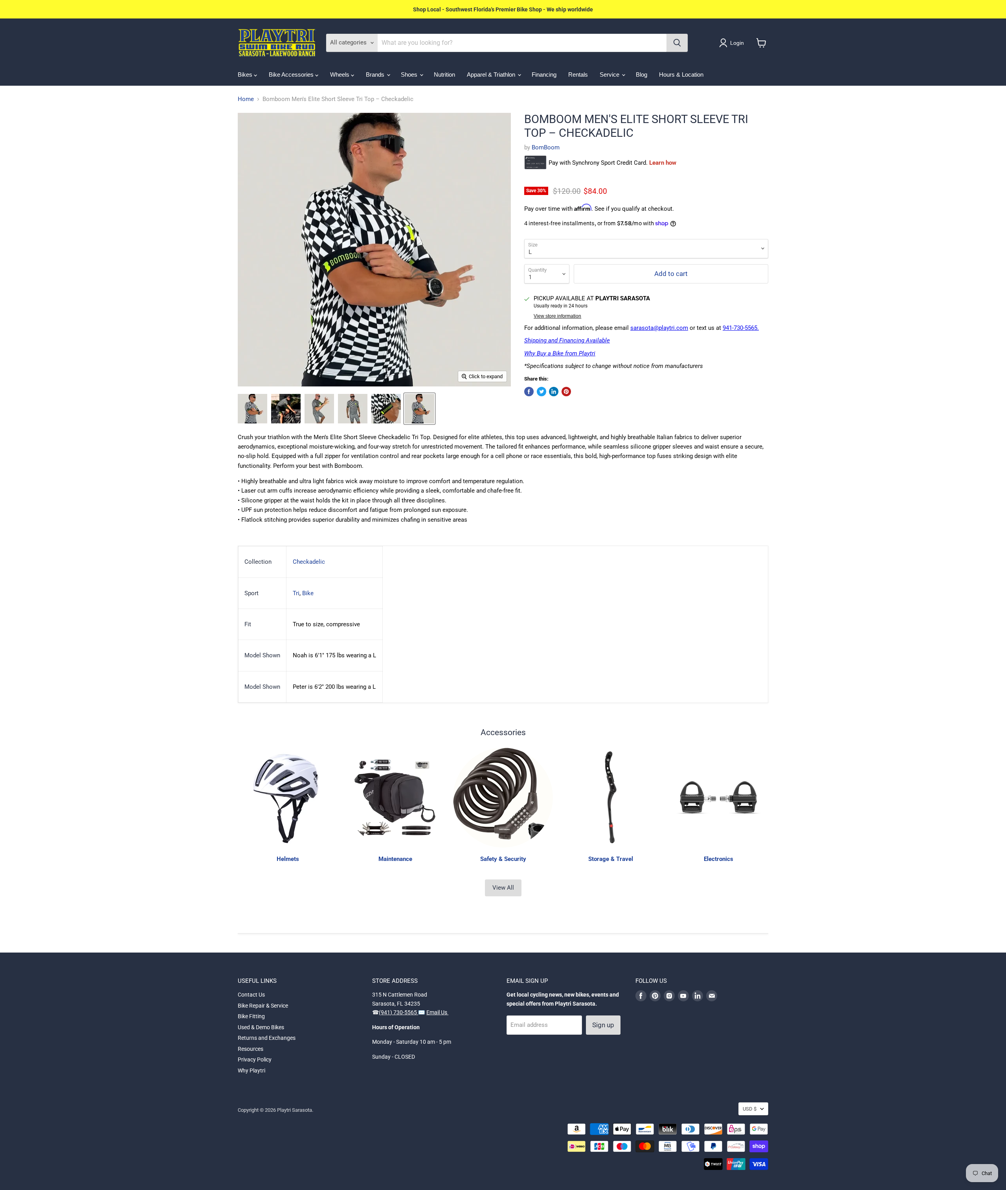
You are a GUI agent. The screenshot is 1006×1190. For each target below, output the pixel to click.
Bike (308, 593)
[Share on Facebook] (529, 391)
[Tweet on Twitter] (541, 391)
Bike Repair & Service (263, 1005)
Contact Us (251, 994)
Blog (641, 74)
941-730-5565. (741, 327)
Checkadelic (309, 561)
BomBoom (546, 147)
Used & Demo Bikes (261, 1027)
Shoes (410, 74)
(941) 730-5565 (398, 1012)
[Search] (677, 43)
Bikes (246, 74)
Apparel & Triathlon (492, 74)
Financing (544, 74)
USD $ (749, 1109)
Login (737, 43)
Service (610, 74)
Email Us (437, 1012)
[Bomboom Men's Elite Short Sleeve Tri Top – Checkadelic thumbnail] (252, 408)
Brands (376, 74)
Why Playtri (251, 1070)
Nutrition (444, 74)
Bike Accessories (292, 74)
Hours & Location (681, 74)
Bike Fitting (251, 1016)
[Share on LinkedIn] (553, 391)
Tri (296, 593)
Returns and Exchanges (267, 1038)
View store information (557, 316)
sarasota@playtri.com (659, 327)
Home (246, 99)
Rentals (578, 74)
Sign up (603, 1025)
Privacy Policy (255, 1059)
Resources (250, 1049)
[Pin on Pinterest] (566, 391)
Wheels (340, 74)
